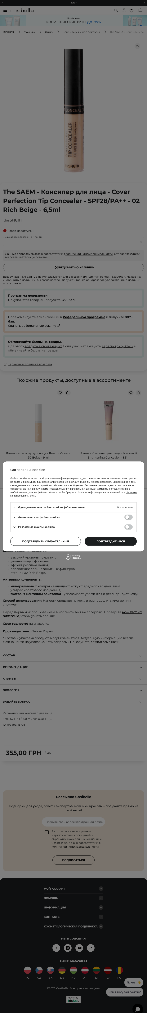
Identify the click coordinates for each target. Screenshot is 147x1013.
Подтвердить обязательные (45, 541)
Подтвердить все (110, 541)
